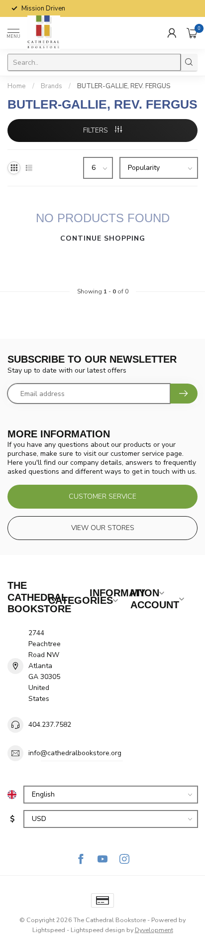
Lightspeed (48, 930)
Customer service (102, 496)
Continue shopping (102, 238)
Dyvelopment (154, 930)
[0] (192, 33)
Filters (96, 130)
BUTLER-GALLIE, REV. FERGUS (123, 86)
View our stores (102, 528)
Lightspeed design (98, 930)
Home (16, 86)
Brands (51, 86)
